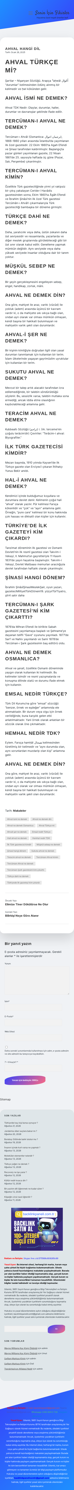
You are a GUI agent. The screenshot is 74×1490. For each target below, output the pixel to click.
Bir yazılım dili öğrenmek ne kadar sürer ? (24, 1188)
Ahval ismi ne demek (17, 819)
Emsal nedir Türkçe (41, 832)
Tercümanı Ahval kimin (47, 857)
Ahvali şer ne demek (17, 832)
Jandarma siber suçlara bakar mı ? (20, 1131)
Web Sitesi (10, 1031)
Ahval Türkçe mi (46, 825)
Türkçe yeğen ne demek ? (16, 1164)
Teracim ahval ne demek (19, 857)
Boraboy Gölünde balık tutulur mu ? (21, 1139)
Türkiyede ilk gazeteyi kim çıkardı (23, 882)
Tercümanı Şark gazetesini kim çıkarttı (25, 870)
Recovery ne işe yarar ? (15, 1172)
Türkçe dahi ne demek (18, 876)
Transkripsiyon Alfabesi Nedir (18, 1369)
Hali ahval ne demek (17, 838)
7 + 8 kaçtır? (11, 1062)
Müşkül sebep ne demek (48, 844)
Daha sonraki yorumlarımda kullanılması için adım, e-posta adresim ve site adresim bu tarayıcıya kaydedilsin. (37, 1052)
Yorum (8, 963)
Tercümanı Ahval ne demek (20, 863)
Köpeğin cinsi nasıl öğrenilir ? (18, 1197)
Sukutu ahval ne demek (42, 851)
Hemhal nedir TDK (41, 838)
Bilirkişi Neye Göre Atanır (22, 915)
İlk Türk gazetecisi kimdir (19, 844)
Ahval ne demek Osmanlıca (20, 825)
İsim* (7, 1001)
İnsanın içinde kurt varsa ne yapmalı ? (22, 1147)
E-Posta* (9, 1016)
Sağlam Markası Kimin (15, 1358)
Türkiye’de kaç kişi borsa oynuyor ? (21, 1122)
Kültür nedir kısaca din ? (15, 1180)
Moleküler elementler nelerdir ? (19, 1155)
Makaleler (19, 810)
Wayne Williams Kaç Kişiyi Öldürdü (20, 1348)
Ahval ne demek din (42, 819)
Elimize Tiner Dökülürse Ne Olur (26, 904)
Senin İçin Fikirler (52, 13)
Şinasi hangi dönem (16, 851)
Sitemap (5, 1099)
